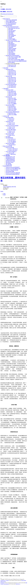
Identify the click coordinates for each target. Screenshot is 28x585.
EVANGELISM (11, 84)
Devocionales (10, 171)
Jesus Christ (10, 51)
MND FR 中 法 (11, 83)
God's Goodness (11, 53)
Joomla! (7, 580)
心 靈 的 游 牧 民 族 (10, 159)
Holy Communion (12, 35)
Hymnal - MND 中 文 (13, 148)
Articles (6, 116)
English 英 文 (11, 120)
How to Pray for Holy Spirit (14, 41)
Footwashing (11, 34)
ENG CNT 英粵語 (12, 103)
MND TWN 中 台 (12, 73)
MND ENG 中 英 (12, 65)
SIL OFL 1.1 (18, 583)
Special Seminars (12, 111)
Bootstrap (2, 582)
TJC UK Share (9, 164)
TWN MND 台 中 (12, 85)
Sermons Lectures (12, 125)
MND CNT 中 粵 (12, 74)
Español (7, 165)
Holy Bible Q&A (11, 50)
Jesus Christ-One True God (14, 28)
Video (5, 67)
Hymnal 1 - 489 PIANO (11, 154)
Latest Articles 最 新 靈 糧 (11, 19)
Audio (5, 88)
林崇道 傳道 (6, 9)
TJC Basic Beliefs (12, 26)
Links (6, 155)
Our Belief (11, 22)
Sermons (9, 76)
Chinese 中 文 (11, 118)
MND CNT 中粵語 (12, 94)
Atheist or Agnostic (12, 48)
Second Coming (11, 38)
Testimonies (9, 69)
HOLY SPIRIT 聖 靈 (12, 58)
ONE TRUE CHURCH (16, 59)
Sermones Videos (12, 170)
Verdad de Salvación (12, 167)
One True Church (12, 30)
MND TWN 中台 (12, 100)
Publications (11, 129)
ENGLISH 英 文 (11, 70)
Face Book (8, 136)
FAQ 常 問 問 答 (9, 137)
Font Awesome (6, 583)
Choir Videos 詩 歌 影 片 (11, 151)
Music (7, 146)
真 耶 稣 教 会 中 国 (10, 158)
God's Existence (11, 54)
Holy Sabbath (11, 36)
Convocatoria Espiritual (12, 174)
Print (4, 193)
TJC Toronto (8, 163)
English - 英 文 (11, 124)
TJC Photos (11, 24)
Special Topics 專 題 (10, 143)
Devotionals (9, 117)
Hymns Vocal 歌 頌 (10, 147)
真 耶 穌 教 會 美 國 (10, 161)
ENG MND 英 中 (12, 66)
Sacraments (10, 47)
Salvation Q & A (11, 40)
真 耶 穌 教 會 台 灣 (10, 156)
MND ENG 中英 (12, 98)
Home (6, 18)
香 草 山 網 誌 (11, 62)
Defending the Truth (12, 55)
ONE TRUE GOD (14, 56)
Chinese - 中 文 (11, 122)
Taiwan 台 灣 (11, 152)
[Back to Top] (1, 578)
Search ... (2, 16)
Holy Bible (10, 29)
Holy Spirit (10, 32)
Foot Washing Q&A (12, 44)
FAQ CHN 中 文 (12, 139)
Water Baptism (11, 31)
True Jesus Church (9, 162)
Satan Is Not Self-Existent (17, 61)
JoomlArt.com (3, 580)
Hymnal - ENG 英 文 (12, 150)
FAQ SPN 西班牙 (12, 141)
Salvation (7, 25)
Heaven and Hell (11, 49)
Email (4, 194)
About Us (10, 21)
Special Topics (10, 105)
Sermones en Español (13, 168)
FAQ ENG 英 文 (11, 140)
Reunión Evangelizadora (13, 172)
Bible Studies (10, 133)
